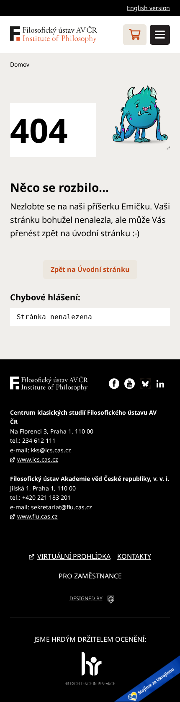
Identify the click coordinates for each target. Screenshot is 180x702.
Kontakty (134, 556)
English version (148, 8)
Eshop (135, 34)
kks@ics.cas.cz (51, 450)
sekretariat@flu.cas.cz (61, 507)
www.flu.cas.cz (37, 516)
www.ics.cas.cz (37, 459)
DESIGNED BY (86, 598)
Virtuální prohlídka (74, 556)
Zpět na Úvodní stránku (90, 269)
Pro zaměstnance (90, 576)
